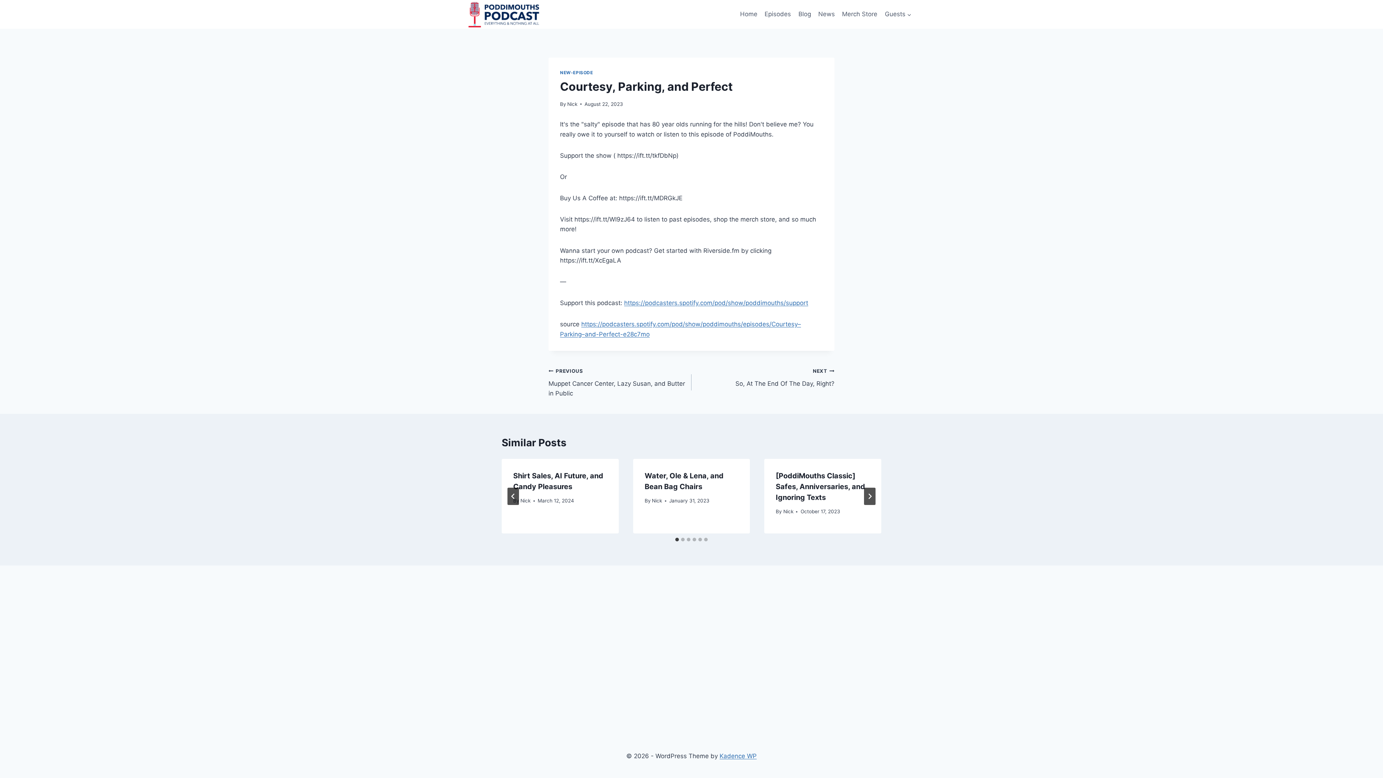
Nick (572, 104)
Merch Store (859, 14)
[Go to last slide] (513, 496)
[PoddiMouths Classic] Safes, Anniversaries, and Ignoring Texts (820, 486)
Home (748, 14)
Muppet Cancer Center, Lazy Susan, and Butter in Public (617, 382)
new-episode (576, 72)
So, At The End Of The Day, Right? (784, 377)
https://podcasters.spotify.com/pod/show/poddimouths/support (716, 303)
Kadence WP (738, 756)
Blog (804, 14)
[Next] (870, 496)
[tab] (677, 539)
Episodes (778, 14)
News (826, 14)
